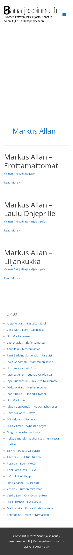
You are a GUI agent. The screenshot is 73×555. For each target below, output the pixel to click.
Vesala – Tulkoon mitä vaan (24, 489)
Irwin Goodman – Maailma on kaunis (30, 362)
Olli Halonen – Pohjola (21, 419)
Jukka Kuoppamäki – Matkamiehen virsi (32, 406)
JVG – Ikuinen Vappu (20, 476)
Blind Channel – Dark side (23, 483)
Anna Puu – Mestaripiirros (23, 349)
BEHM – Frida (16, 400)
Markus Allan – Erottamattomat (31, 161)
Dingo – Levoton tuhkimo (23, 432)
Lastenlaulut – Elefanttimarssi (26, 342)
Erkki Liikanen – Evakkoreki (24, 502)
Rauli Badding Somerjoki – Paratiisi (29, 355)
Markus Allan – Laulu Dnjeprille (29, 209)
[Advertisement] (36, 64)
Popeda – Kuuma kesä (21, 463)
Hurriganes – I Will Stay (22, 368)
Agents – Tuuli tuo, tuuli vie (24, 457)
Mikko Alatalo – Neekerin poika (27, 387)
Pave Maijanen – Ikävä (21, 413)
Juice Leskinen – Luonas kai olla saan (30, 374)
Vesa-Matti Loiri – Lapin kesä (25, 330)
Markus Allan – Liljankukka (28, 257)
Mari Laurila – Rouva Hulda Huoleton (30, 508)
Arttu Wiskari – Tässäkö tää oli (26, 323)
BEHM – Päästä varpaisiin (23, 450)
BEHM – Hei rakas (18, 336)
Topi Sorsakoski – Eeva (22, 470)
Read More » (12, 182)
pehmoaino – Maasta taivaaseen (28, 515)
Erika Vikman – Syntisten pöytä (27, 426)
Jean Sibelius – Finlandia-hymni (26, 394)
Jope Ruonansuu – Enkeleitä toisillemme (32, 381)
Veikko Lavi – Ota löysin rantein (27, 495)
